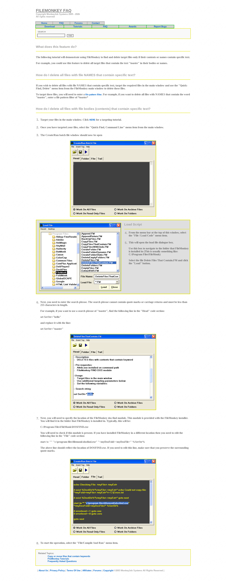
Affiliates (86, 570)
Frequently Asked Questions (62, 561)
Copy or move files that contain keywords (69, 556)
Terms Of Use (73, 570)
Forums (97, 570)
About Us (43, 570)
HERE (92, 120)
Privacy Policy (57, 570)
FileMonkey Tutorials (58, 559)
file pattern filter (93, 94)
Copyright (108, 570)
